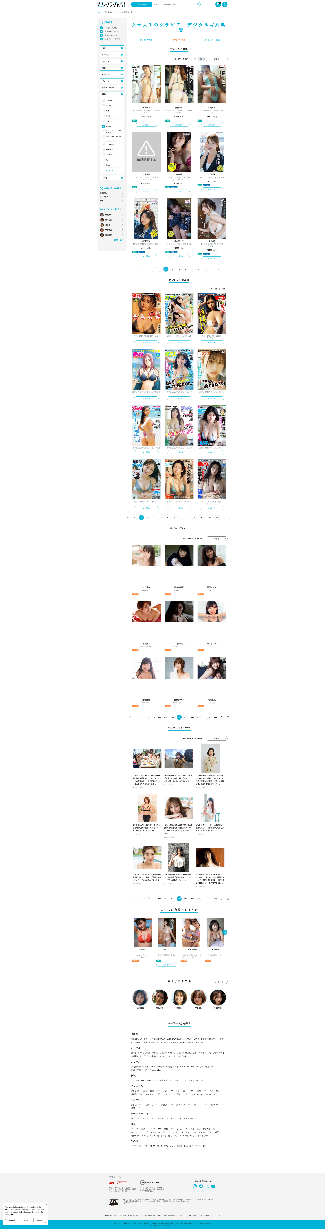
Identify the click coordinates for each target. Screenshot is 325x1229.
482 (172, 899)
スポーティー (172, 1094)
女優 (107, 111)
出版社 (104, 48)
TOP (99, 12)
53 (210, 518)
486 (198, 899)
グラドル (109, 100)
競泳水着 (166, 1080)
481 (165, 899)
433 (185, 717)
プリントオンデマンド (209, 1067)
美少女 (137, 1105)
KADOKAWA (159, 1039)
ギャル (212, 1094)
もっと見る (218, 982)
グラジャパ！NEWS (112, 39)
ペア (136, 1118)
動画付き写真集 (171, 1067)
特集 (101, 201)
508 (208, 717)
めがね (181, 1080)
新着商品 (103, 193)
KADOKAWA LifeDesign (176, 1039)
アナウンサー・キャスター (113, 138)
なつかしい (183, 1105)
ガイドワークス (146, 1039)
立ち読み (146, 125)
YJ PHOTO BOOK (159, 1053)
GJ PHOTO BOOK (176, 1053)
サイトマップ (217, 1215)
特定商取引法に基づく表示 (151, 1215)
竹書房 (145, 1042)
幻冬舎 (196, 1039)
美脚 (202, 1091)
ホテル (176, 1118)
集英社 (203, 1039)
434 (192, 717)
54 (217, 518)
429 (159, 717)
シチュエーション (109, 88)
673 (208, 899)
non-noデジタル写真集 (214, 1053)
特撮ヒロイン (110, 149)
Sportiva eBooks (180, 1056)
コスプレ (138, 1080)
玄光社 (190, 1039)
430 (165, 717)
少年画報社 (136, 1042)
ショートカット (186, 1091)
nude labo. (156, 1070)
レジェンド (109, 154)
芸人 (107, 160)
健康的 (137, 1094)
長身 (215, 1091)
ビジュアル (106, 74)
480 (159, 899)
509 (215, 717)
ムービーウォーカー (194, 1042)
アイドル (109, 105)
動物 (189, 1146)
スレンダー (140, 1091)
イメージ (105, 81)
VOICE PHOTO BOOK (189, 1067)
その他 (104, 178)
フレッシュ (153, 1094)
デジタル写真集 (110, 28)
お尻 (169, 1091)
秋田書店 (135, 1039)
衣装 (104, 68)
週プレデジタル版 (111, 32)
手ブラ (137, 1146)
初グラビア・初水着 (157, 1146)
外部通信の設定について (173, 1215)
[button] (224, 932)
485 (192, 899)
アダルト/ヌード (111, 170)
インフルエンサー (111, 144)
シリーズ (105, 61)
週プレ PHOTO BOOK (140, 1053)
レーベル (105, 55)
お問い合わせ (204, 1215)
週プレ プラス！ (110, 35)
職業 (104, 94)
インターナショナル (193, 1094)
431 (172, 717)
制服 (152, 1080)
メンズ (176, 1146)
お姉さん (152, 1105)
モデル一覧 (117, 240)
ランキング (104, 197)
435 (198, 717)
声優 (107, 121)
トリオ (148, 1118)
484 (185, 899)
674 (215, 899)
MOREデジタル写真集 (194, 1053)
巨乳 (156, 1091)
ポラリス (147, 1070)
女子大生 (109, 126)
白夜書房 (174, 1042)
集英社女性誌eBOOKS (141, 1056)
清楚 (136, 1108)
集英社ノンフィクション (162, 1056)
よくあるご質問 (191, 1215)
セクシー (218, 1105)
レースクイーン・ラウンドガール (113, 131)
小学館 (220, 1039)
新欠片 (160, 1042)
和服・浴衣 (197, 1080)
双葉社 (182, 1042)
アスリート (109, 165)
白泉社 (167, 1042)
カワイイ (201, 1105)
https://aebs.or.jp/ (128, 1203)
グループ (162, 1118)
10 (201, 518)
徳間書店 (152, 1042)
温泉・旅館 (192, 1118)
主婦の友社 (212, 1039)
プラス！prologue (156, 1067)
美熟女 (167, 1105)
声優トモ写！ (137, 1070)
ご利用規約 (107, 1215)
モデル (108, 116)
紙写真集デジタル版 (139, 1067)
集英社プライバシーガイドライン (126, 1215)
